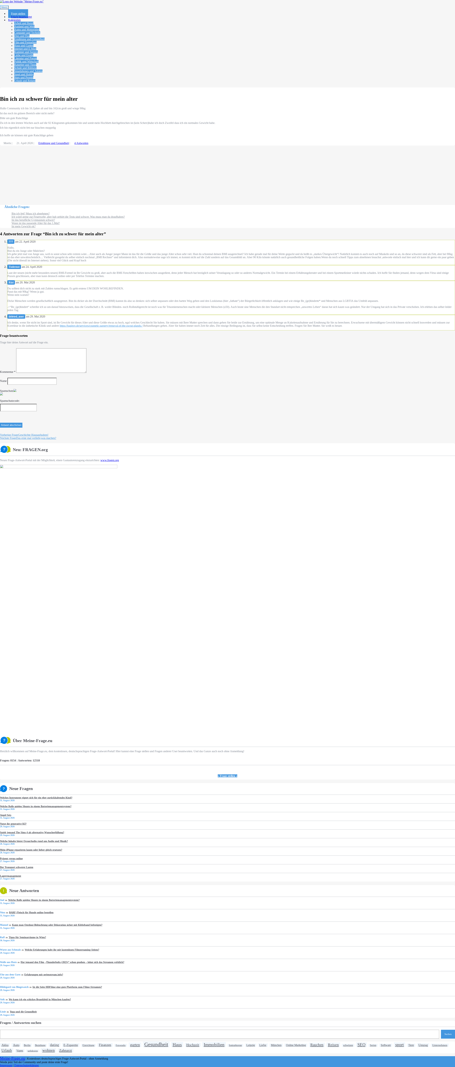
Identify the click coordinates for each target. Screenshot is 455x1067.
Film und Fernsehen (25, 42)
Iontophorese (235, 1045)
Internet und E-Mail (25, 48)
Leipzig (250, 1045)
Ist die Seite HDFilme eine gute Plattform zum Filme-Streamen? (67, 987)
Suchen (448, 1034)
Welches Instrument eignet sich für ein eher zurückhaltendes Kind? (36, 797)
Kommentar (7, 371)
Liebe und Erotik (23, 55)
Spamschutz (7, 390)
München (276, 1045)
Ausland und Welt (24, 26)
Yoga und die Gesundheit (23, 1011)
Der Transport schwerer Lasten (16, 867)
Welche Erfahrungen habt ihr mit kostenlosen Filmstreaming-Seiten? (62, 949)
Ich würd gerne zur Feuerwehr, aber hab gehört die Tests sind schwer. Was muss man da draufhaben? (68, 216)
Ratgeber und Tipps (25, 64)
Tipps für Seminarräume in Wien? (27, 937)
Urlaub (6, 1050)
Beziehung (40, 1045)
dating (54, 1045)
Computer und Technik (27, 32)
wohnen (48, 1050)
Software (386, 1045)
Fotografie (121, 1045)
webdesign (33, 1050)
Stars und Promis (23, 77)
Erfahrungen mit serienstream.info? (43, 974)
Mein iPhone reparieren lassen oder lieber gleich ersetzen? (31, 849)
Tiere (411, 1045)
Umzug (423, 1045)
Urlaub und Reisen (24, 80)
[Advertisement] (106, 173)
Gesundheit (156, 1044)
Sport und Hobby (24, 74)
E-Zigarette (70, 1045)
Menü (4, 7)
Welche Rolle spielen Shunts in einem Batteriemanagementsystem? (35, 806)
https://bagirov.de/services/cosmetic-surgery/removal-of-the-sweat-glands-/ (101, 325)
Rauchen (316, 1045)
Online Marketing (296, 1045)
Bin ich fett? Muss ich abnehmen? (31, 213)
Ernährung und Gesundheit (29, 39)
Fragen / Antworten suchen (20, 1023)
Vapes (19, 1050)
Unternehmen (439, 1045)
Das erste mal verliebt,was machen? (28, 438)
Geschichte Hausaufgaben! (24, 434)
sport (399, 1044)
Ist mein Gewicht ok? (24, 226)
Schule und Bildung (25, 67)
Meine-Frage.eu (12, 1058)
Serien (373, 1045)
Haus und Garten (23, 45)
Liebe (262, 1045)
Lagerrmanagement (10, 875)
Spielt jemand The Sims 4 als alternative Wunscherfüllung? (32, 832)
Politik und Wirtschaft (26, 61)
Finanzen (105, 1045)
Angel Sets (5, 815)
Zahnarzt (65, 1050)
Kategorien (14, 19)
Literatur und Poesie (25, 58)
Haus (177, 1044)
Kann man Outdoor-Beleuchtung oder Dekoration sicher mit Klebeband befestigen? (57, 924)
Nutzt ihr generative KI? (13, 823)
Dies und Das (22, 35)
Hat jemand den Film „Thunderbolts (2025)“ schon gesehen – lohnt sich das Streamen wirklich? (72, 962)
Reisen (333, 1045)
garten (135, 1045)
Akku (5, 1045)
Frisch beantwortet (21, 16)
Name (3, 380)
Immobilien (214, 1044)
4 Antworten (81, 143)
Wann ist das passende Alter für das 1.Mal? (36, 223)
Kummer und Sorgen (26, 51)
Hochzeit (192, 1045)
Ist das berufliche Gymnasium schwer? (33, 219)
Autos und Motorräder (26, 29)
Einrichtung (88, 1045)
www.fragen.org (109, 460)
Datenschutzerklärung (26, 1065)
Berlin (27, 1045)
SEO (361, 1044)
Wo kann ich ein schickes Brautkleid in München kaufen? (40, 999)
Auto (16, 1045)
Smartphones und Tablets (28, 71)
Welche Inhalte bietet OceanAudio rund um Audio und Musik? (34, 841)
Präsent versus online (11, 858)
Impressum (6, 1065)
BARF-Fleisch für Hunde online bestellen (31, 912)
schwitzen (348, 1045)
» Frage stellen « (227, 775)
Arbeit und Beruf (23, 23)
